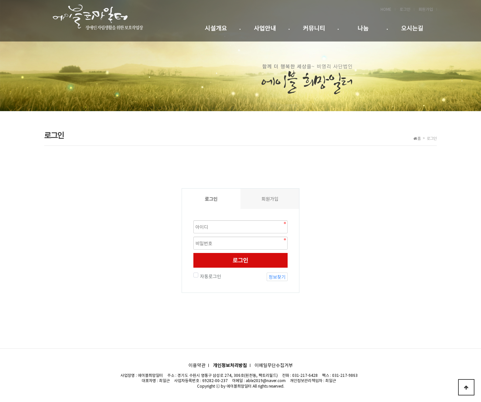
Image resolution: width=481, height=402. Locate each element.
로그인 (405, 9)
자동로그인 (210, 276)
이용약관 (196, 365)
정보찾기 (277, 277)
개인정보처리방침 (230, 365)
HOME (386, 9)
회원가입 (426, 9)
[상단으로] (466, 387)
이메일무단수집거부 (274, 365)
